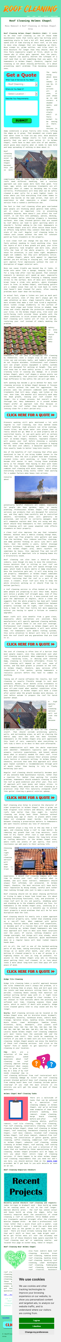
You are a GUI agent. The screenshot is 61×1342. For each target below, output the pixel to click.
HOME (28, 16)
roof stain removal (28, 1135)
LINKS (34, 16)
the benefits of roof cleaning (26, 452)
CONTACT (46, 16)
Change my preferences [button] (36, 1332)
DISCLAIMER (54, 16)
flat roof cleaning (13, 1126)
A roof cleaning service (16, 589)
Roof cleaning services (8, 153)
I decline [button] (37, 1326)
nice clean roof (14, 241)
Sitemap (5, 1318)
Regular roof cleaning (14, 772)
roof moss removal (22, 1133)
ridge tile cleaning (46, 1124)
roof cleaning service (8, 857)
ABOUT (39, 16)
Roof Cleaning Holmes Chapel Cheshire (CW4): (26, 33)
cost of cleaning (16, 652)
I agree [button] (36, 1320)
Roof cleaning (10, 319)
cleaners (22, 757)
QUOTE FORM (52, 1161)
